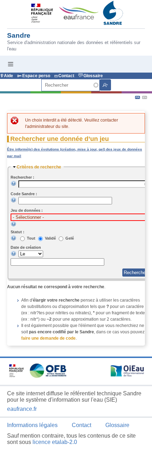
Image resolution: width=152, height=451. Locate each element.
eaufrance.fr (22, 409)
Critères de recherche (39, 167)
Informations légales (32, 425)
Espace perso (36, 75)
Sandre (18, 35)
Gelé (69, 238)
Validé (51, 238)
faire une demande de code (48, 338)
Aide (8, 75)
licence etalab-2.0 (55, 442)
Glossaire (93, 75)
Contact (66, 75)
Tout (31, 238)
